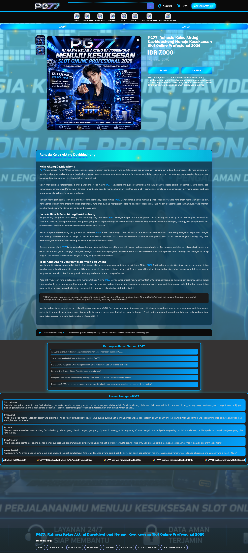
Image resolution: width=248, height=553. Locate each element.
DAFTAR (186, 26)
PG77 (151, 77)
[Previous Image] (49, 83)
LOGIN (62, 26)
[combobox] (107, 6)
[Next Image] (138, 83)
